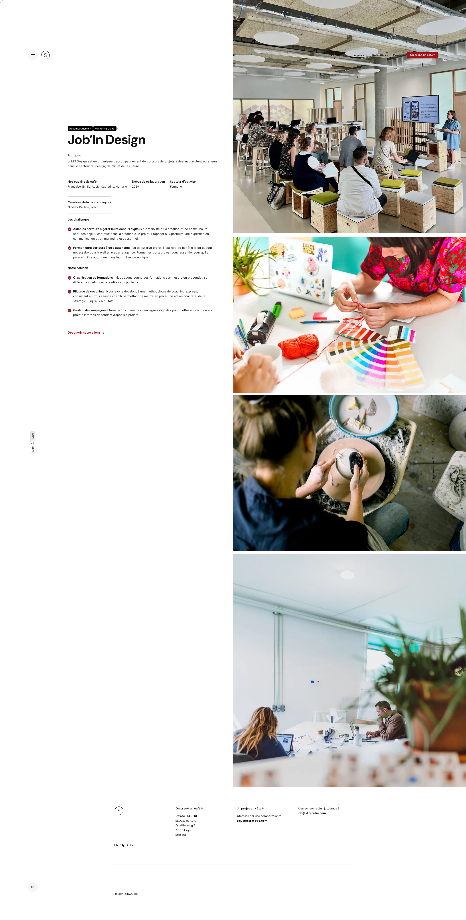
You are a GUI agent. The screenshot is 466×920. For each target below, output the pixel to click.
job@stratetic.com (312, 813)
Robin (94, 207)
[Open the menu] (33, 55)
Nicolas (73, 207)
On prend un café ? (422, 55)
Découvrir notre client (84, 333)
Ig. (433, 448)
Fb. (433, 456)
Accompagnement (80, 128)
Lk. (433, 440)
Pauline (84, 207)
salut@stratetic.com (252, 821)
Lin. (132, 845)
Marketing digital (105, 128)
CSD (415, 861)
